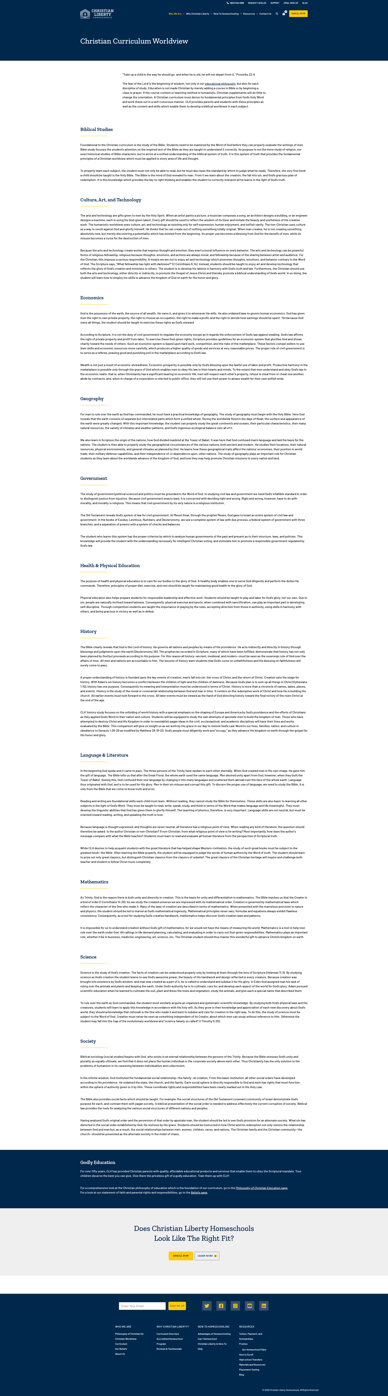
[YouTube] (249, 1306)
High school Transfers (250, 1359)
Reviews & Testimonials (169, 1348)
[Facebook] (221, 1306)
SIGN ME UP (177, 1305)
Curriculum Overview (168, 1333)
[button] (183, 14)
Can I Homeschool (207, 1338)
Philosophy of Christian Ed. (129, 1333)
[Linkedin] (264, 1306)
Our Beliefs (121, 1348)
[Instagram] (235, 1306)
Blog (241, 1374)
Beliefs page (199, 1192)
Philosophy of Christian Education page (262, 1188)
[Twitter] (207, 1306)
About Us (120, 1353)
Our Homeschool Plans (254, 1349)
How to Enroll (246, 1354)
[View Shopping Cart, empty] (283, 13)
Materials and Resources (252, 1364)
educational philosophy (220, 83)
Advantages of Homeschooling (214, 1333)
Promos (243, 1343)
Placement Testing (249, 1369)
